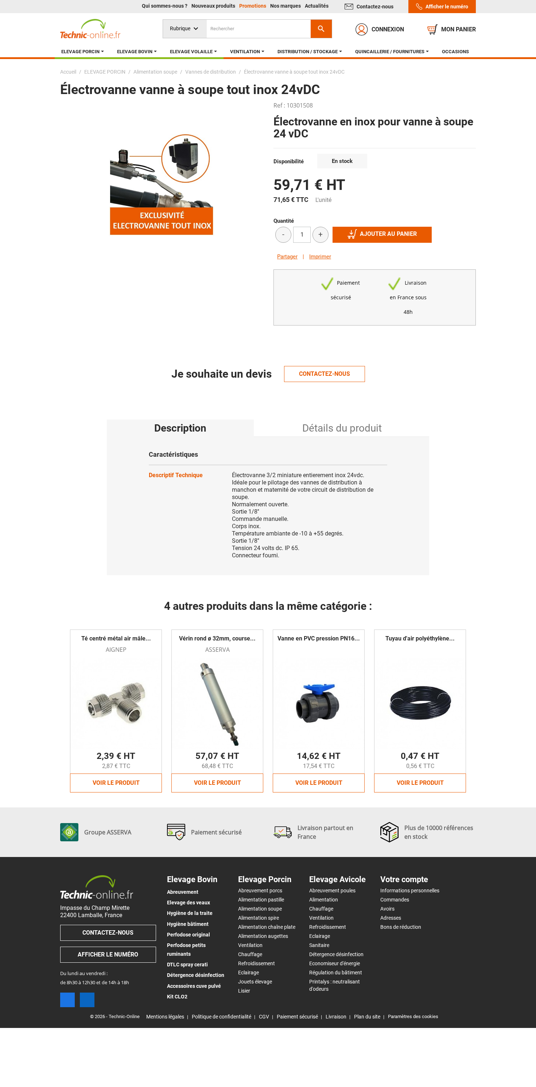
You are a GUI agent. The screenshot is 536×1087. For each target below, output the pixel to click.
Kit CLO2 (177, 997)
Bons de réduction (400, 927)
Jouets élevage (255, 982)
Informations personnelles (409, 890)
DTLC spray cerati (187, 964)
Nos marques (286, 6)
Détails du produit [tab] (342, 428)
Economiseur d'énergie (334, 963)
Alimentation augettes (263, 936)
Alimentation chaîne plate (266, 927)
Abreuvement (182, 892)
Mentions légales (165, 1017)
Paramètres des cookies (413, 1016)
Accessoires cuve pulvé (194, 986)
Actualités (317, 6)
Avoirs (387, 909)
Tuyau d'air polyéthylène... (420, 638)
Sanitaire (319, 945)
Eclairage (248, 972)
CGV (264, 1017)
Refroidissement (256, 963)
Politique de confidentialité (221, 1017)
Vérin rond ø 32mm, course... (217, 638)
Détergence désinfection (195, 975)
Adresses (390, 918)
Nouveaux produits (213, 6)
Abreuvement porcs (260, 890)
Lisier (244, 991)
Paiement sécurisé (297, 1017)
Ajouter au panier (388, 233)
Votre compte (404, 879)
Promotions (253, 6)
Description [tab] (180, 428)
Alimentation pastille (261, 900)
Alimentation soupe (260, 909)
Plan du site (367, 1017)
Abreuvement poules (332, 890)
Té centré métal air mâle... (116, 638)
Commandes (394, 900)
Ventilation (250, 945)
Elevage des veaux (188, 902)
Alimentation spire (258, 918)
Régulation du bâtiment (335, 972)
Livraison (336, 1017)
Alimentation (323, 900)
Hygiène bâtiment (188, 924)
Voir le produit (116, 782)
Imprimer (320, 256)
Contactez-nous (375, 6)
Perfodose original (188, 935)
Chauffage (250, 954)
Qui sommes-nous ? (165, 6)
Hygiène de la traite (190, 913)
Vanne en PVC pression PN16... (318, 638)
